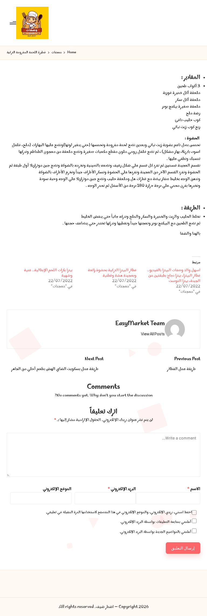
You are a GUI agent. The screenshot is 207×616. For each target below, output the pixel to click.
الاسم (193, 489)
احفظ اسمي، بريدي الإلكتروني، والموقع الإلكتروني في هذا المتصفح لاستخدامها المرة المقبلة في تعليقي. (119, 512)
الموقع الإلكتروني (57, 489)
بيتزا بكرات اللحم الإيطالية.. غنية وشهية (48, 273)
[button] (153, 334)
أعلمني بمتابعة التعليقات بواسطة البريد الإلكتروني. (155, 522)
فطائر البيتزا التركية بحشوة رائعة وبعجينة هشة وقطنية (112, 273)
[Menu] (13, 22)
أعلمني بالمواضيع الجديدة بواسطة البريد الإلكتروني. (155, 532)
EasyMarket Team (140, 324)
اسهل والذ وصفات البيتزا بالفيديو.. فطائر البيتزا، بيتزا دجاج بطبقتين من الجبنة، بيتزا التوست (173, 275)
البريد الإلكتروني (122, 489)
